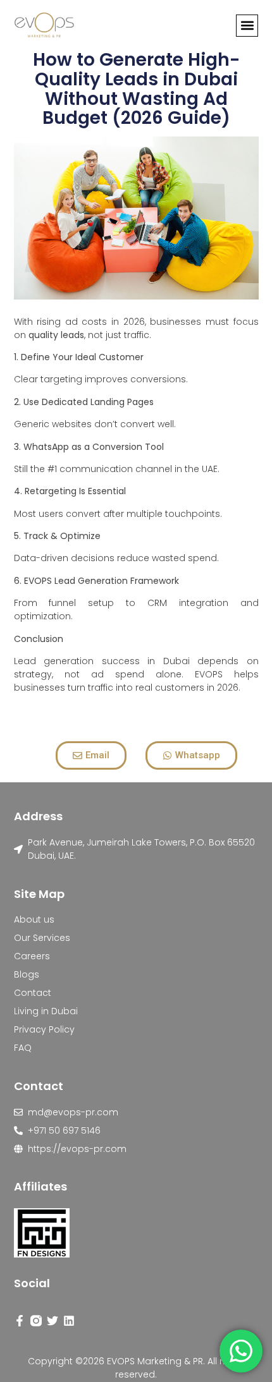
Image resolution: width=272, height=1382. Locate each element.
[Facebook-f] (19, 1320)
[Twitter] (52, 1320)
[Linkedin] (69, 1320)
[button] (247, 26)
